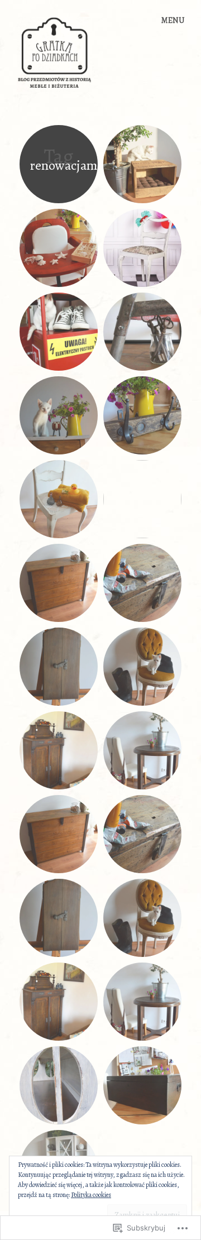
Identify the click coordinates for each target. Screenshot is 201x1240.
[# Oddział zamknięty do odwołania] (59, 332)
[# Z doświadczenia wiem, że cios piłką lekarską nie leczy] (59, 583)
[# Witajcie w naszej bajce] (59, 248)
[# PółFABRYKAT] (142, 332)
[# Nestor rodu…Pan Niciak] (142, 1085)
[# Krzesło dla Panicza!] (142, 667)
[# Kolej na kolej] (142, 583)
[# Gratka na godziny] (142, 248)
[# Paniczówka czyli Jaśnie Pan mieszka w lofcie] (142, 164)
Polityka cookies (91, 1194)
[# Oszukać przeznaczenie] (59, 667)
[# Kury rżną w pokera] (59, 415)
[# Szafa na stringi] (59, 750)
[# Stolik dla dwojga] (142, 750)
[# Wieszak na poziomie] (142, 415)
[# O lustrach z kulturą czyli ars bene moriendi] (142, 499)
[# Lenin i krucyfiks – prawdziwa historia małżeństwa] (59, 1085)
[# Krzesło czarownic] (59, 499)
